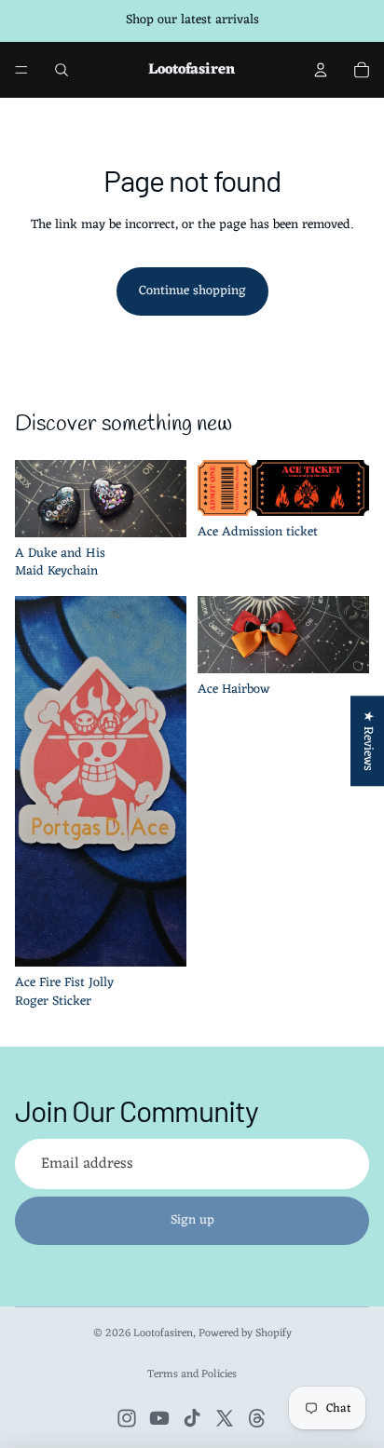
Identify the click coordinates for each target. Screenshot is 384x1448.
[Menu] (21, 69)
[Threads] (257, 1418)
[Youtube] (159, 1418)
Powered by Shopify (245, 1333)
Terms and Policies (192, 1374)
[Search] (61, 69)
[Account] (320, 69)
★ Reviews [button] (367, 740)
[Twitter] (224, 1418)
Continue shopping (192, 291)
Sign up (192, 1220)
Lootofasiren (163, 1333)
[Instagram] (127, 1418)
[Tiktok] (192, 1418)
